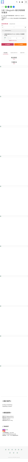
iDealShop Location (7, 406)
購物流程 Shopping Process (8, 417)
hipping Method (10, 416)
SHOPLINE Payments (16, 457)
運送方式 (4, 416)
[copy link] (14, 7)
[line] (6, 7)
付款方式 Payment (6, 419)
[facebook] (8, 7)
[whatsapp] (11, 7)
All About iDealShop (7, 405)
